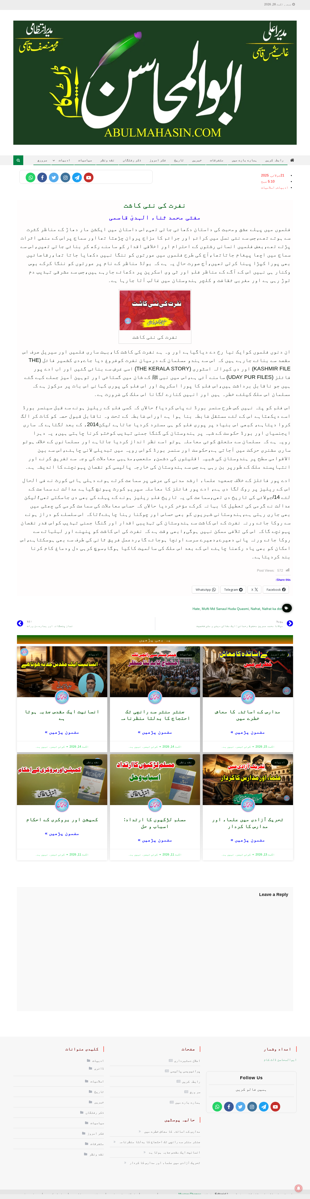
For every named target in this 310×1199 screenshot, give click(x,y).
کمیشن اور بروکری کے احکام (62, 819)
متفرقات (217, 160)
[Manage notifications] (298, 1188)
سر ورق (195, 1092)
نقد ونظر (107, 160)
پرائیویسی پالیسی (185, 1071)
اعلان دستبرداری (187, 1061)
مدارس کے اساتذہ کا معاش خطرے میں (172, 1131)
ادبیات (64, 160)
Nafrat (255, 609)
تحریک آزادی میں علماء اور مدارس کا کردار (165, 1163)
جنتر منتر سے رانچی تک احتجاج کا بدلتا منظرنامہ (159, 1142)
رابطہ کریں (274, 160)
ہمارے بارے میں (244, 160)
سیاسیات (85, 160)
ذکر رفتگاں (132, 160)
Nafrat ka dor (272, 609)
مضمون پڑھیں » (248, 732)
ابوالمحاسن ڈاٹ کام (280, 1060)
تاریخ (179, 160)
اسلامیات (268, 187)
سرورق (42, 160)
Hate (196, 609)
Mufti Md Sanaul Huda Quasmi (225, 609)
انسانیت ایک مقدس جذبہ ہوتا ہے (174, 1152)
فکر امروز (157, 160)
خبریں (197, 160)
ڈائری (99, 1068)
